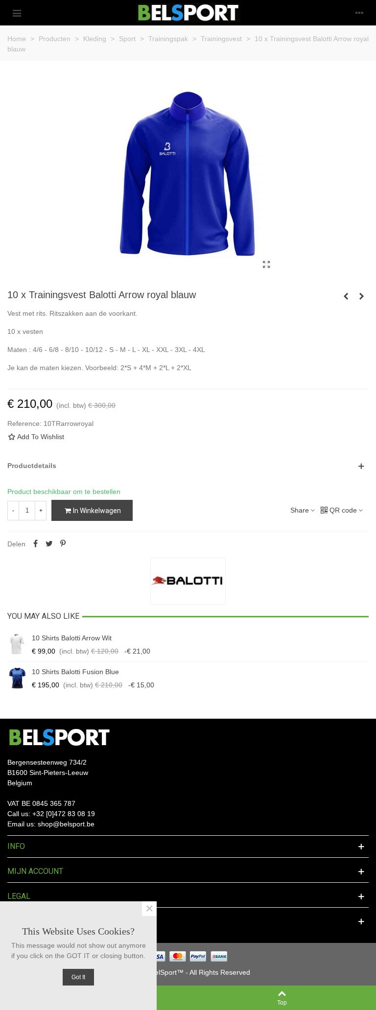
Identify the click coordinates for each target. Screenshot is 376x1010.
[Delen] (35, 544)
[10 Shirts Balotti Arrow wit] (17, 644)
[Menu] (16, 12)
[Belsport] (188, 13)
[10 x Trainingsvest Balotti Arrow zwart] (361, 296)
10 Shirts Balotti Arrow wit (72, 638)
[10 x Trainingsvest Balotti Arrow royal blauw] (266, 265)
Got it (78, 977)
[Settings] (359, 12)
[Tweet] (49, 544)
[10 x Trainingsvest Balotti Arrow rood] (345, 296)
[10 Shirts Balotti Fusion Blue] (17, 678)
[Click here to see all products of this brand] (188, 581)
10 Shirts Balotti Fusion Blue (75, 672)
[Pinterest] (63, 544)
